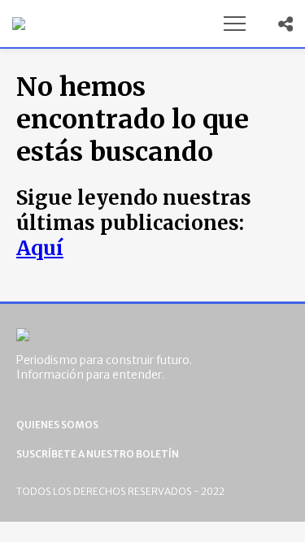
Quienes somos (57, 424)
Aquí (39, 248)
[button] (234, 23)
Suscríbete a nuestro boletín (97, 454)
